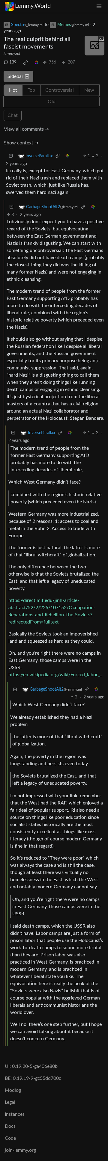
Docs (10, 1126)
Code (10, 1138)
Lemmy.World (33, 6)
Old (52, 101)
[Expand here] (94, 45)
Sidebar (15, 76)
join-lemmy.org (20, 1150)
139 (12, 62)
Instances (15, 1114)
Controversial (59, 90)
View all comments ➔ (26, 129)
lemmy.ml (12, 54)
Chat (13, 115)
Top (31, 90)
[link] (25, 62)
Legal (10, 1102)
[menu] (99, 6)
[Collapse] (11, 156)
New (89, 90)
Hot (13, 90)
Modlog (13, 1090)
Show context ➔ (21, 143)
